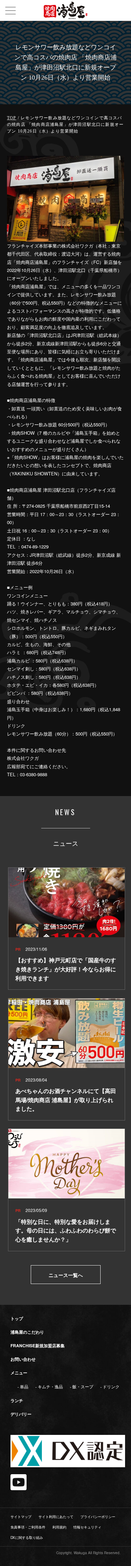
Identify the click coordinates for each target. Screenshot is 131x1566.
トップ (16, 1318)
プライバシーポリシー (97, 1516)
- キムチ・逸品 (49, 1386)
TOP (11, 117)
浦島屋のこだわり (27, 1332)
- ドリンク (109, 1386)
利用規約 (59, 1527)
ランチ (16, 1400)
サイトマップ (20, 1516)
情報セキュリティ (87, 1527)
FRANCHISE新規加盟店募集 (37, 1345)
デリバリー (20, 1414)
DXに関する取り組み (26, 1537)
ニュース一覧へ (66, 1274)
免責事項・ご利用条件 (27, 1527)
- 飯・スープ (81, 1386)
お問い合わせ (23, 1359)
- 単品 (22, 1386)
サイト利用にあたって (55, 1516)
